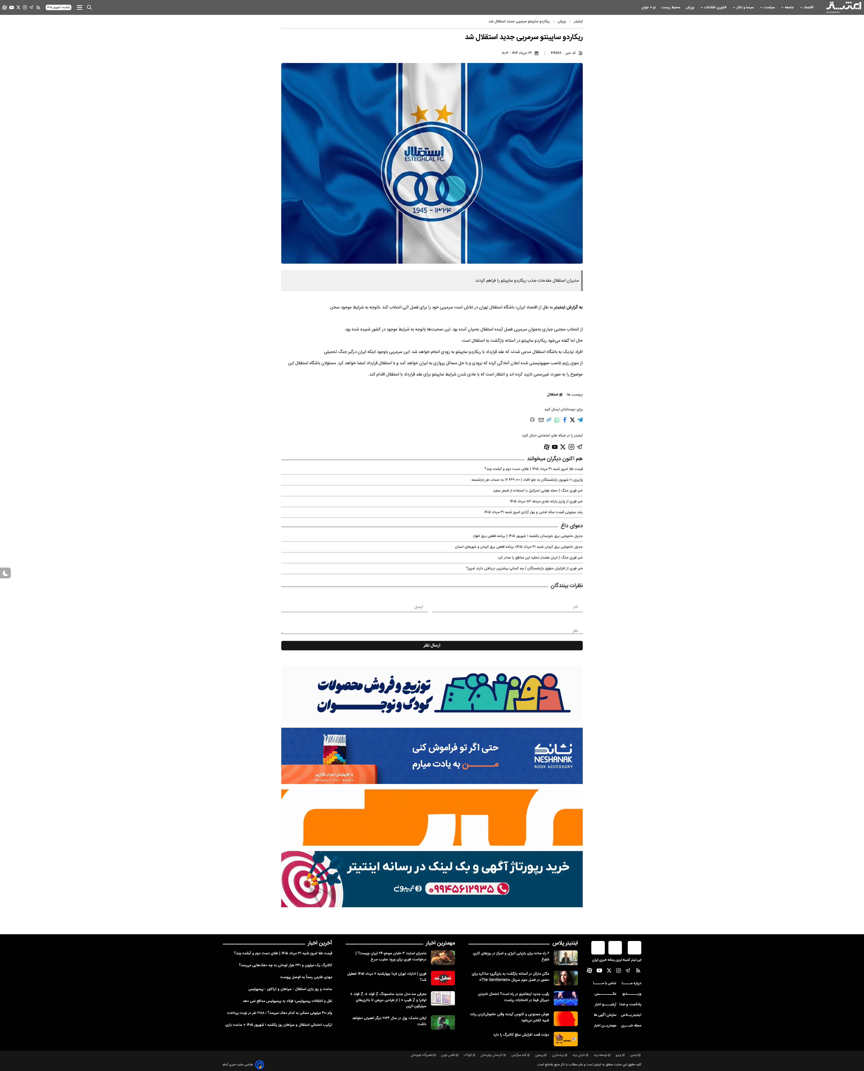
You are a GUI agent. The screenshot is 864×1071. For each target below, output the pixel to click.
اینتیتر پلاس (565, 943)
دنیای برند (578, 1055)
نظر (575, 631)
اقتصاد (809, 7)
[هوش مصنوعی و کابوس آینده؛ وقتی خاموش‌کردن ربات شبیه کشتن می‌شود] (566, 1018)
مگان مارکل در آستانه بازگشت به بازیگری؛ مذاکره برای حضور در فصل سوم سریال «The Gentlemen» (510, 977)
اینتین (633, 1055)
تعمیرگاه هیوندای (421, 1055)
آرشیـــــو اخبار (605, 1004)
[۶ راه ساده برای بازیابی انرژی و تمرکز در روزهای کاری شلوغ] (566, 957)
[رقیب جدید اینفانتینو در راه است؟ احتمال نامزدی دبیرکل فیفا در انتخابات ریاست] (566, 998)
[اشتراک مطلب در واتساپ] (557, 422)
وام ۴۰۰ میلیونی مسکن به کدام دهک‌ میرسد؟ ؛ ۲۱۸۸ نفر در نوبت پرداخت (279, 1013)
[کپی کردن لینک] (548, 421)
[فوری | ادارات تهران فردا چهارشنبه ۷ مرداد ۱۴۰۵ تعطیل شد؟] (443, 978)
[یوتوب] (11, 7)
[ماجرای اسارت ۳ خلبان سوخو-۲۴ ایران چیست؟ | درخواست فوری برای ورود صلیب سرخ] (443, 957)
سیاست (770, 7)
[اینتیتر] (844, 7)
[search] (89, 7)
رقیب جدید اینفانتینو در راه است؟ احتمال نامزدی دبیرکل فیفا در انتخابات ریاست (513, 997)
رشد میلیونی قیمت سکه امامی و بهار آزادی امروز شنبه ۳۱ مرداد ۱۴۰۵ (533, 512)
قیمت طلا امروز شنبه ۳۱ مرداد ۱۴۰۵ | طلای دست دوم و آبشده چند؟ (534, 469)
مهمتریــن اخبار (605, 1026)
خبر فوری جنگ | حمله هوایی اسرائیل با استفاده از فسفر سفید (538, 491)
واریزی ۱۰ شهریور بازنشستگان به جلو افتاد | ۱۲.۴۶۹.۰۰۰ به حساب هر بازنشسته (527, 480)
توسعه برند (600, 1055)
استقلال (552, 395)
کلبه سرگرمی (518, 1055)
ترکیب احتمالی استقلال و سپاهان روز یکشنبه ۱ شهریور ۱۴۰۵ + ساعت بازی (278, 1025)
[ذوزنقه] (432, 694)
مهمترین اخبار (440, 943)
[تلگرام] (31, 7)
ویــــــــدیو (631, 994)
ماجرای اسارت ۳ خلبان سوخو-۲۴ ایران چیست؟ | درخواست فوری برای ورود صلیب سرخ (391, 956)
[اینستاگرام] (25, 7)
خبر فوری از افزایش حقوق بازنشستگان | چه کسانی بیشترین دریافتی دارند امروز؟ (524, 569)
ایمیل (418, 607)
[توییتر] (18, 7)
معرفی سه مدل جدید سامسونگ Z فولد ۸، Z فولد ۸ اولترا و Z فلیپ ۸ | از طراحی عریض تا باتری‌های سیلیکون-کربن (388, 1000)
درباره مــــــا (631, 983)
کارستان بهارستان (491, 1055)
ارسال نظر (432, 645)
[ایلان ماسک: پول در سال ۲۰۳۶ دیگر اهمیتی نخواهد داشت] (443, 1022)
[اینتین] (432, 817)
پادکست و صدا (630, 1004)
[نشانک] (432, 756)
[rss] (38, 7)
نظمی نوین (448, 1055)
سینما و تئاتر (745, 7)
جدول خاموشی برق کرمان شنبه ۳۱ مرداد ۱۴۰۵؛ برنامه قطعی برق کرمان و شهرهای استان (519, 547)
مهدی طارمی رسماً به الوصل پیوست (306, 977)
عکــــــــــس (605, 994)
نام (576, 607)
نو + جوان (649, 7)
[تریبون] (432, 879)
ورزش (690, 7)
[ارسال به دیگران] (541, 422)
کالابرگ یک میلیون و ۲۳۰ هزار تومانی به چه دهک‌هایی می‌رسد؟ (285, 965)
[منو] (79, 7)
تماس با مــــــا (604, 983)
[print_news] (532, 420)
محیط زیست (671, 7)
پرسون (539, 1055)
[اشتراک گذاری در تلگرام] (580, 422)
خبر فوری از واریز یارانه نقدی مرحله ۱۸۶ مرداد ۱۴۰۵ (546, 501)
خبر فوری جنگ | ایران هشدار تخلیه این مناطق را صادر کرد (540, 558)
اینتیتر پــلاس (631, 1015)
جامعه (790, 7)
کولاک (468, 1055)
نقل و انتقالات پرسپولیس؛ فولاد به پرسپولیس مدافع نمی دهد (287, 1001)
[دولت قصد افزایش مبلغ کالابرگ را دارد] (566, 1039)
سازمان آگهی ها (605, 1015)
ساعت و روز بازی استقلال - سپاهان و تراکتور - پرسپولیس (290, 989)
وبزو (618, 1055)
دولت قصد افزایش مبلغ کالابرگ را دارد (521, 1035)
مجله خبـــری (631, 1026)
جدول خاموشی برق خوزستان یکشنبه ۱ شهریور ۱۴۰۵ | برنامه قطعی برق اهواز (528, 536)
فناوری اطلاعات (715, 7)
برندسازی (558, 1055)
